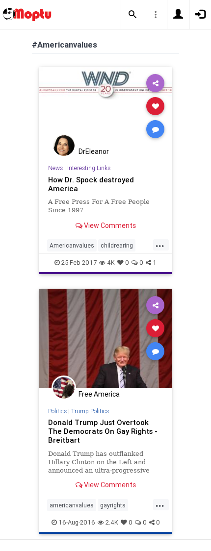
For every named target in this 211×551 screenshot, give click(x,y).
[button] (132, 15)
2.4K (112, 522)
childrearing (117, 245)
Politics (57, 411)
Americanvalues (72, 245)
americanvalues (72, 505)
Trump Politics (90, 411)
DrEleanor (94, 151)
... (160, 244)
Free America (99, 394)
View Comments (109, 225)
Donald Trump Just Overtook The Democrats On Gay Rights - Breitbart (103, 431)
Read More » (105, 105)
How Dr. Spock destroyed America (91, 184)
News (55, 168)
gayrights (113, 505)
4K (111, 262)
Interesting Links (88, 168)
